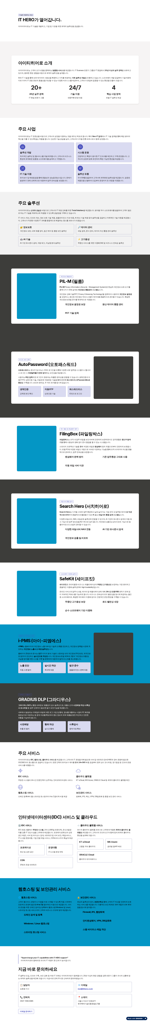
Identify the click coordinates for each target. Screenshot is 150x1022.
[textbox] (75, 511)
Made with (131, 1018)
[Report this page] (145, 1018)
